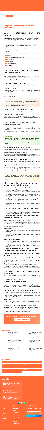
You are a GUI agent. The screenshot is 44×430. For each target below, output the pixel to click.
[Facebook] (19, 402)
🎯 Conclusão (9, 65)
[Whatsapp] (25, 402)
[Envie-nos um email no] (4, 384)
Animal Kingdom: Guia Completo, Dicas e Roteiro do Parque (35, 349)
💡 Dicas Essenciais (10, 59)
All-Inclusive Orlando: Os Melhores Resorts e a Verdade (34, 341)
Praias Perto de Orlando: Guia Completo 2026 (13, 333)
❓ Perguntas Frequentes (11, 63)
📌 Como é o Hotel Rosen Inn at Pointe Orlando (15, 57)
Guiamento (33, 9)
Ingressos (6, 9)
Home (3, 408)
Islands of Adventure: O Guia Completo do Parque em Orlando (35, 333)
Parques (4, 413)
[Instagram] (22, 402)
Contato (4, 418)
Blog (3, 415)
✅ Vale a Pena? (10, 61)
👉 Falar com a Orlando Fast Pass (22, 319)
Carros (24, 9)
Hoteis (15, 9)
